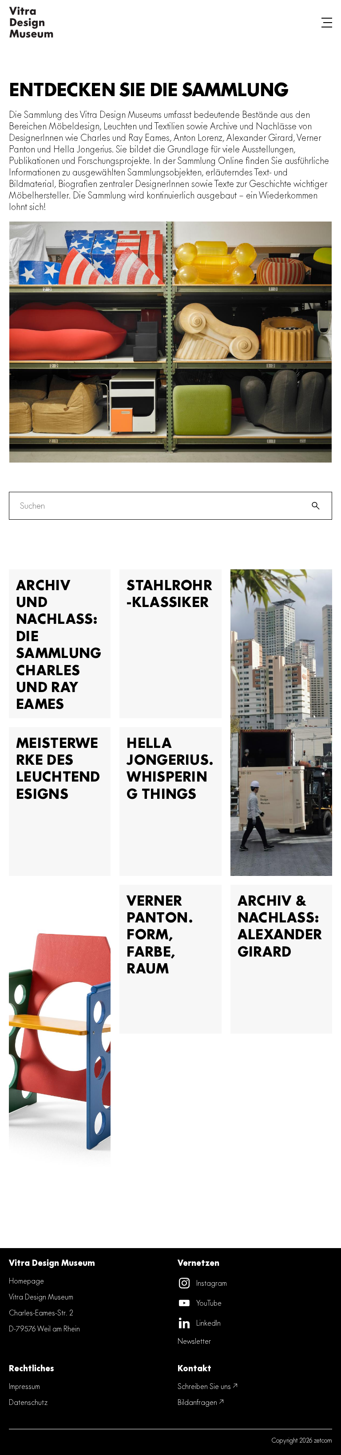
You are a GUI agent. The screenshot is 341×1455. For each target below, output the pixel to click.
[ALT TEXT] (31, 22)
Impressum (24, 1386)
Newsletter (194, 1341)
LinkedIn (208, 1322)
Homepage (26, 1280)
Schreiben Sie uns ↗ (208, 1386)
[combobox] (156, 505)
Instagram (211, 1283)
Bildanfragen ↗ (201, 1402)
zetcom (323, 1440)
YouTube (209, 1302)
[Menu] (326, 22)
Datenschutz (28, 1402)
